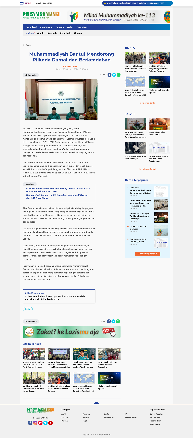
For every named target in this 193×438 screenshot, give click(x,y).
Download (82, 27)
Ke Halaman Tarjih (147, 169)
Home (28, 3)
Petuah (53, 33)
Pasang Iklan (155, 421)
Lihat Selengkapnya (147, 254)
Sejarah (60, 27)
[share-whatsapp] (119, 75)
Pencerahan (109, 417)
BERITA (130, 47)
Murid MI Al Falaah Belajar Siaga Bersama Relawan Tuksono (158, 68)
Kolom (78, 33)
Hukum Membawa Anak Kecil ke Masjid (135, 157)
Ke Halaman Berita (147, 103)
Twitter (46, 426)
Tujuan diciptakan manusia (138, 227)
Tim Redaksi (155, 417)
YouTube (52, 426)
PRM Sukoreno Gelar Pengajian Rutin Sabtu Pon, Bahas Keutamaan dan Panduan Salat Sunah (135, 134)
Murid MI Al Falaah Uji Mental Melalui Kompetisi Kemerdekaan (135, 68)
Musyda (86, 417)
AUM (63, 414)
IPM (126, 414)
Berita (27, 309)
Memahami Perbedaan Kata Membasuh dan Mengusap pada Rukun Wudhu (140, 203)
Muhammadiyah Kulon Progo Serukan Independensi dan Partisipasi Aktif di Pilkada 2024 (55, 298)
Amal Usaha (46, 27)
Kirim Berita (155, 424)
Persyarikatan (131, 417)
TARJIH (130, 114)
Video (31, 33)
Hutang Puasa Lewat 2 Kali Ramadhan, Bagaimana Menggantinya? (158, 158)
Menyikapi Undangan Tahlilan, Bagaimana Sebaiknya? (140, 216)
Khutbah (66, 33)
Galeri (70, 27)
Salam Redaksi (156, 414)
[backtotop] (96, 404)
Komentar (32, 75)
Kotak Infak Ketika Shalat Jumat (157, 133)
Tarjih (41, 33)
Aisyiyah (86, 414)
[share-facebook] (109, 75)
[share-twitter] (114, 75)
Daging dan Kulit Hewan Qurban (138, 240)
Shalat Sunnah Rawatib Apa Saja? (159, 91)
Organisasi (31, 27)
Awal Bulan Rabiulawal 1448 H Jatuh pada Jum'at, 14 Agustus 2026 (135, 3)
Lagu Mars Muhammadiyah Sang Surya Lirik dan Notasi (140, 190)
